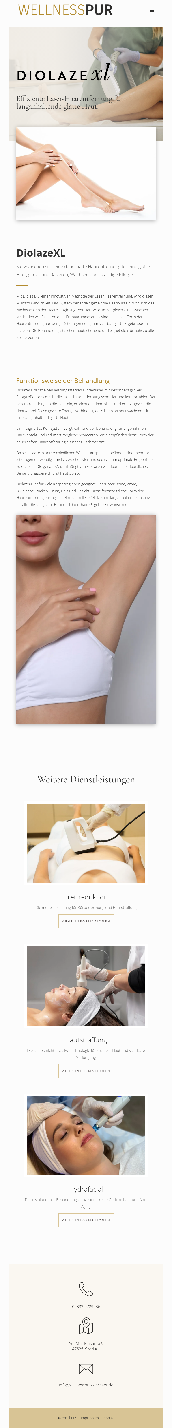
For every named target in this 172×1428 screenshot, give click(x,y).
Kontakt (110, 1418)
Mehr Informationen (86, 921)
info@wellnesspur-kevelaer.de (86, 1385)
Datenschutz (66, 1418)
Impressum (90, 1418)
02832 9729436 (86, 1306)
